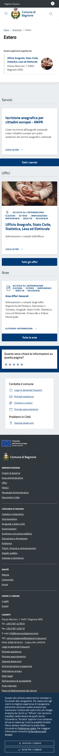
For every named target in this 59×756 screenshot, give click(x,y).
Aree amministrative (12, 478)
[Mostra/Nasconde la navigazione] (6, 13)
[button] (12, 4)
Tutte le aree (29, 337)
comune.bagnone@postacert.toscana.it (26, 638)
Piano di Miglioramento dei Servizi (19, 690)
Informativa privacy (12, 671)
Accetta (32, 749)
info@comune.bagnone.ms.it (23, 633)
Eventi (5, 606)
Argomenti (17, 30)
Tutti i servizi (29, 162)
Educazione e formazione (14, 538)
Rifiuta (31, 743)
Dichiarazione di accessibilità (16, 681)
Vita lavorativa (9, 519)
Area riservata (9, 685)
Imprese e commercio (13, 558)
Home (6, 30)
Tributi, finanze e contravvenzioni (19, 548)
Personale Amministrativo (15, 492)
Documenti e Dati (11, 497)
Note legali (7, 676)
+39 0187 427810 (15, 623)
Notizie (5, 575)
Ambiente (7, 543)
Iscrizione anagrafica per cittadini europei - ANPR (24, 120)
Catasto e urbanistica (13, 514)
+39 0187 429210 (15, 628)
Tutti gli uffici (30, 262)
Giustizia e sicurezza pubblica (17, 533)
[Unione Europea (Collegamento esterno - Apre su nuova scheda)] (29, 444)
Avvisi (5, 584)
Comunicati (7, 579)
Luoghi (5, 601)
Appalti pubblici (10, 553)
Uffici (4, 483)
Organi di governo (11, 473)
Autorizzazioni (9, 529)
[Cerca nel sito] (50, 13)
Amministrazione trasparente (17, 666)
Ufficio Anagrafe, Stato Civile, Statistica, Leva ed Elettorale (22, 59)
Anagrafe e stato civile (13, 524)
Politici (5, 487)
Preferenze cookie (27, 728)
